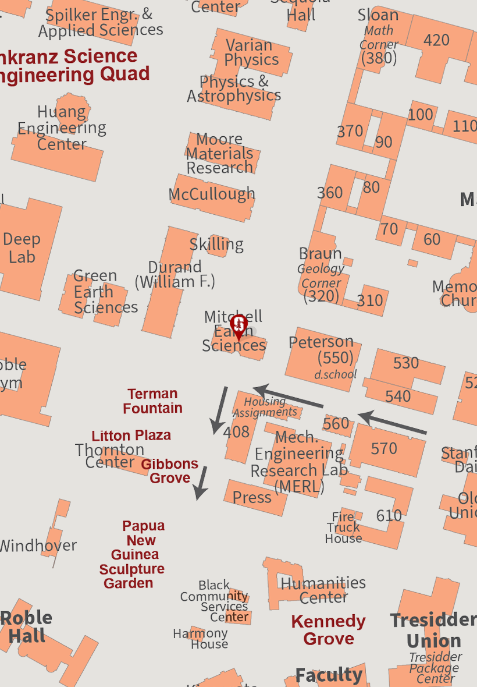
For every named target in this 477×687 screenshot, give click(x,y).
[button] (238, 329)
